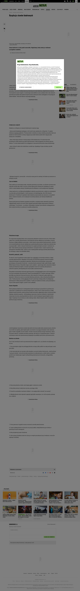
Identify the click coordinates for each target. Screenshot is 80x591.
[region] (40, 74)
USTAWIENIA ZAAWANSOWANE (25, 87)
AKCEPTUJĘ (58, 87)
